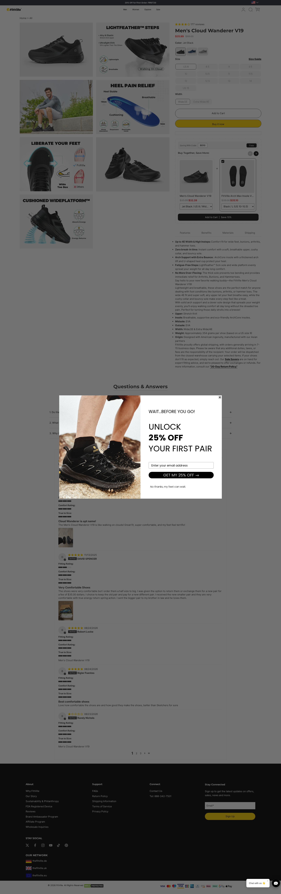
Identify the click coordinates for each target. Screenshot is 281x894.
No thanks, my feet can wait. (168, 487)
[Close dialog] (220, 397)
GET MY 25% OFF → (181, 475)
